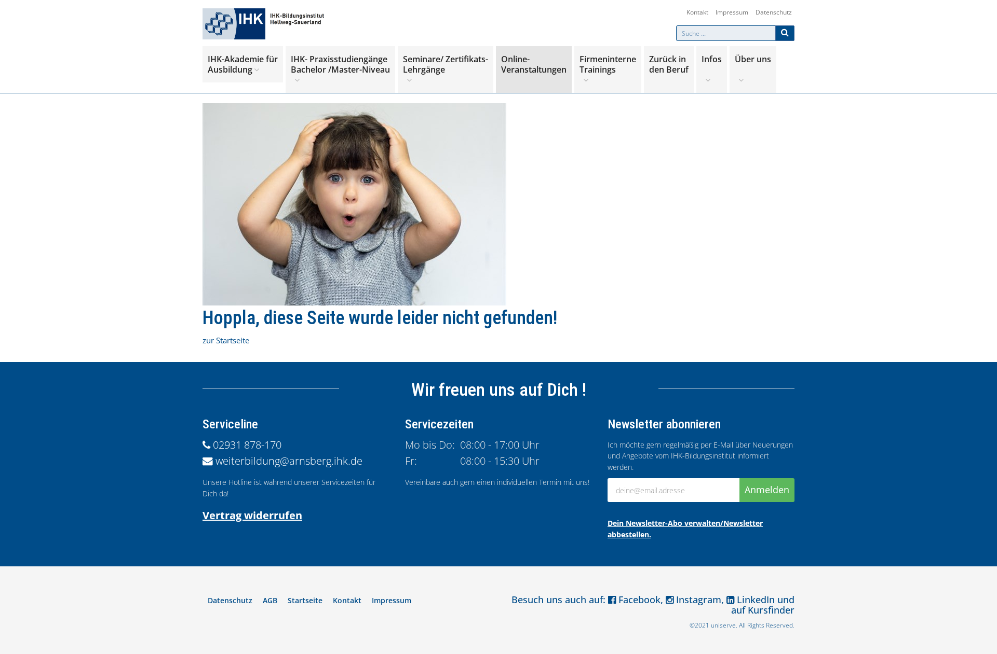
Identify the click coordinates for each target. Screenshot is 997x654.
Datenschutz (774, 12)
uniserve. (724, 625)
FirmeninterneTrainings (608, 64)
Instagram (697, 599)
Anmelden (767, 489)
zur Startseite (226, 340)
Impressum (732, 12)
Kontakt (697, 12)
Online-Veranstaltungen (534, 64)
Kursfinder (771, 610)
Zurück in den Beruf (669, 64)
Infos (712, 59)
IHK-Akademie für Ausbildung (243, 64)
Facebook (638, 599)
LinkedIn (754, 599)
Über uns (753, 59)
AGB (270, 600)
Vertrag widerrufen (252, 515)
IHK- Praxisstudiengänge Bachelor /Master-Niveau (340, 64)
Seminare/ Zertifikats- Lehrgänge (445, 64)
